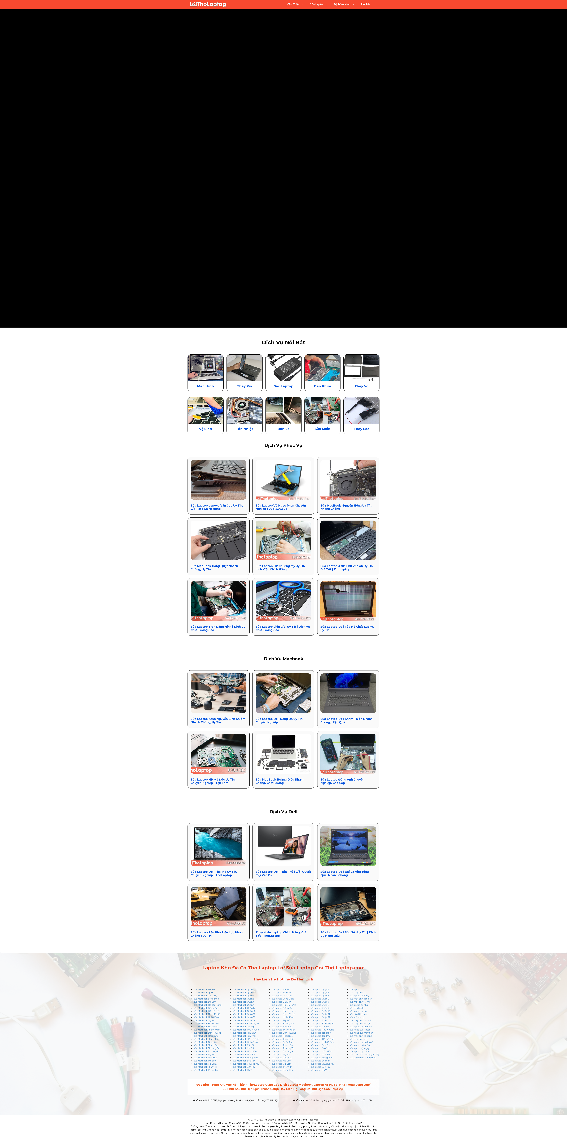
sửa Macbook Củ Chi (243, 1048)
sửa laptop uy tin (358, 1011)
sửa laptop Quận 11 (320, 1014)
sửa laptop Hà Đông (282, 1026)
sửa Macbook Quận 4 (244, 995)
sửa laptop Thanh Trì (282, 1067)
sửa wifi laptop (357, 1017)
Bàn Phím (322, 386)
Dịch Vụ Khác (342, 4)
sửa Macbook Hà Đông (205, 1026)
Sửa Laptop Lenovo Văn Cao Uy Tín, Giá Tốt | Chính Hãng (217, 507)
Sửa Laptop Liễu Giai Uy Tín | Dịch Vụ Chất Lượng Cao (283, 628)
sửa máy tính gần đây (361, 998)
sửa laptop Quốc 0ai (282, 1042)
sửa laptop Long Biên (283, 998)
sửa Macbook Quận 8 (244, 1008)
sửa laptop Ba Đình (281, 1002)
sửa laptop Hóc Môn (321, 1051)
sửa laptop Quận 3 (320, 992)
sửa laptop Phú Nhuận (322, 1029)
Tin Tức (365, 4)
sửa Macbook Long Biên (206, 998)
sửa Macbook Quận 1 (243, 989)
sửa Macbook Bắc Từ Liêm (207, 1011)
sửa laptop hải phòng (360, 1045)
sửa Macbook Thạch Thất (206, 1039)
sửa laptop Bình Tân (321, 1020)
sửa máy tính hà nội (360, 1023)
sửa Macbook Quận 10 (244, 1011)
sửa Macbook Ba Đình (205, 1002)
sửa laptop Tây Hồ (281, 1020)
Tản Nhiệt (244, 429)
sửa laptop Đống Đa (282, 1008)
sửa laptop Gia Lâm (281, 1064)
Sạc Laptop (283, 386)
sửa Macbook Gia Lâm (205, 1064)
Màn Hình (205, 386)
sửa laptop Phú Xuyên (283, 1051)
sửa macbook (357, 1008)
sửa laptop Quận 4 (320, 995)
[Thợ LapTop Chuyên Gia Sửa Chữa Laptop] (208, 4)
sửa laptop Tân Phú (320, 1036)
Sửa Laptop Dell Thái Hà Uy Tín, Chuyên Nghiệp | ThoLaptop (214, 873)
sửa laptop (355, 989)
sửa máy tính (356, 992)
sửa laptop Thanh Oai (282, 1045)
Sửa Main (322, 429)
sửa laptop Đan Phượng (284, 1033)
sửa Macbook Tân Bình (244, 1033)
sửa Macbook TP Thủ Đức (246, 1039)
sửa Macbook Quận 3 (243, 992)
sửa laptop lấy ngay (359, 1048)
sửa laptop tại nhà (359, 1005)
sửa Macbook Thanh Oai (206, 1045)
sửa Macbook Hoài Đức (206, 1036)
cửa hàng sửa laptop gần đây (364, 1054)
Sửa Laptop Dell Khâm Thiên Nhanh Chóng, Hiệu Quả (346, 720)
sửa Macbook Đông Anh (245, 1057)
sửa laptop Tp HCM (281, 992)
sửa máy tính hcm (359, 1039)
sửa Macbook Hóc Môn (245, 1051)
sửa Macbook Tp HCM (205, 992)
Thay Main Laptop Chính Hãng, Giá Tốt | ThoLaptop (281, 934)
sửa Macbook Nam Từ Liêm (208, 1014)
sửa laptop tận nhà (359, 1051)
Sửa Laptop (317, 4)
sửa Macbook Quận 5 (243, 998)
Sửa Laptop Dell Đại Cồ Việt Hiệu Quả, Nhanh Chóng (344, 873)
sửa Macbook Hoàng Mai (206, 1023)
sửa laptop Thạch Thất (283, 1039)
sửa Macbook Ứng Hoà (205, 1057)
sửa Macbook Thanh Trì (205, 1067)
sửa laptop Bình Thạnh (322, 1023)
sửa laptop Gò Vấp (320, 1026)
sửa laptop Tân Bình (321, 1033)
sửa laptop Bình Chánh (322, 1042)
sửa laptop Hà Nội (281, 989)
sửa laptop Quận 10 (320, 1011)
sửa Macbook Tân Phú (244, 1036)
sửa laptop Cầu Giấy (282, 995)
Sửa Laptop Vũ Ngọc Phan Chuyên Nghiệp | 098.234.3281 (281, 507)
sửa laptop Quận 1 (320, 989)
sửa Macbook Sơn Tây (244, 1067)
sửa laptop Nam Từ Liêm (284, 1014)
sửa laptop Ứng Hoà (282, 1057)
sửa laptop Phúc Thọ (282, 1070)
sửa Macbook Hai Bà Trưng (207, 1005)
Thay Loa (361, 429)
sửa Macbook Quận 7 (244, 1005)
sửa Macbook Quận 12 (244, 1017)
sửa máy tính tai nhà (360, 1002)
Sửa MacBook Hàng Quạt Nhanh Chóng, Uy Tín (214, 567)
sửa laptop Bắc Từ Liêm (284, 1011)
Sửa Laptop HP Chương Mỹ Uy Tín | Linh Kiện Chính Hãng (281, 567)
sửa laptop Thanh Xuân (283, 1029)
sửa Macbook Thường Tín (207, 1048)
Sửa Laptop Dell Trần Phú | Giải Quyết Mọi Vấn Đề (283, 873)
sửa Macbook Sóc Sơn (244, 1060)
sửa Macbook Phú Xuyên (206, 1051)
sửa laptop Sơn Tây (320, 1067)
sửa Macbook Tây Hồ (204, 1020)
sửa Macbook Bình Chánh (246, 1042)
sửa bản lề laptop (358, 1014)
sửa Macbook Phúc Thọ (206, 1070)
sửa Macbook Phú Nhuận (246, 1029)
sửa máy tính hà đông (361, 1036)
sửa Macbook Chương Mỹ (246, 1064)
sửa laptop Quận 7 (320, 1005)
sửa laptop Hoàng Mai (283, 1023)
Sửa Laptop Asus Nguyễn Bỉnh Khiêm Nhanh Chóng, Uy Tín (218, 720)
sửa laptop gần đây (359, 995)
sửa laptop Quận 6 (320, 1002)
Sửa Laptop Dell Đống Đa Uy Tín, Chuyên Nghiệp (279, 720)
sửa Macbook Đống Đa (205, 1008)
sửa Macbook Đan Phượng (207, 1033)
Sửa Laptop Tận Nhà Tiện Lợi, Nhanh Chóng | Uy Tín (217, 934)
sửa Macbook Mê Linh (205, 1060)
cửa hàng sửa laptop (360, 1029)
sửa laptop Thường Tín (283, 1048)
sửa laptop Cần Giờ (320, 1045)
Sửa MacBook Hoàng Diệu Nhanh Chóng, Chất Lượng (280, 781)
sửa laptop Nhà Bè (320, 1054)
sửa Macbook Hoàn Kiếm (207, 1017)
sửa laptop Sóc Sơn (320, 1060)
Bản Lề (284, 429)
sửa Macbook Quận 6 (243, 1002)
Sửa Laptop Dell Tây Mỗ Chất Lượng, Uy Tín (347, 628)
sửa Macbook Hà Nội (204, 989)
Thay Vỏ (361, 386)
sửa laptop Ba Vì (319, 1070)
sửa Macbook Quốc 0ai (205, 1042)
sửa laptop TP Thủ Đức (322, 1039)
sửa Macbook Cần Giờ (244, 1045)
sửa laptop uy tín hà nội (361, 1042)
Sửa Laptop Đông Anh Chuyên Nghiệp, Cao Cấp (342, 781)
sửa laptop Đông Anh (322, 1057)
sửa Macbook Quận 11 (244, 1014)
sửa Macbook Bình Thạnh (246, 1023)
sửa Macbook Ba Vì (242, 1070)
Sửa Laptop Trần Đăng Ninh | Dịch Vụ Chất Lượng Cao (218, 628)
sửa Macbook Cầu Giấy (205, 995)
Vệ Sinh (205, 429)
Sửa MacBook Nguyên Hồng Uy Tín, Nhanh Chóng (346, 507)
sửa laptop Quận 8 (320, 1008)
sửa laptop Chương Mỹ (322, 1064)
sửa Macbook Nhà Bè (244, 1054)
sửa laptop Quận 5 (320, 998)
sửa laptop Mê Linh (281, 1060)
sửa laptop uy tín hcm (361, 1026)
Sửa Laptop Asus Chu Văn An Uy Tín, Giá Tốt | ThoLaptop (347, 567)
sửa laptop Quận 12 (320, 1017)
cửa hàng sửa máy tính (361, 1033)
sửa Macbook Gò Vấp (244, 1026)
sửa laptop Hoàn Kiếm (283, 1017)
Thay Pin (244, 386)
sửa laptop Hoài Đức (282, 1036)
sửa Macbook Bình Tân (244, 1020)
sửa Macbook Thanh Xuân (207, 1029)
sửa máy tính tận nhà (360, 1020)
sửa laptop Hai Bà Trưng (284, 1005)
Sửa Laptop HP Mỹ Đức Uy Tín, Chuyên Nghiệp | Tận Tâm (213, 781)
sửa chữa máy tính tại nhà (363, 1057)
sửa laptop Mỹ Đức (281, 1054)
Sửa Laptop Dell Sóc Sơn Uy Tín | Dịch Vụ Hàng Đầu (348, 934)
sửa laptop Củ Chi (320, 1048)
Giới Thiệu (293, 4)
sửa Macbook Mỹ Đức (205, 1054)
